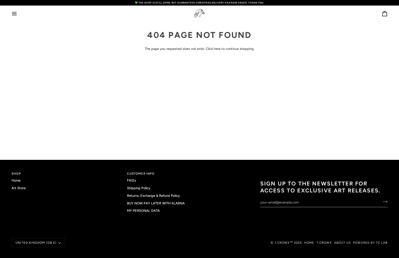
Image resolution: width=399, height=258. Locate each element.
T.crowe (324, 242)
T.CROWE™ (284, 242)
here (217, 49)
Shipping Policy (138, 188)
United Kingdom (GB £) (36, 242)
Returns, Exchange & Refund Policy (153, 196)
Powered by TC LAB (370, 242)
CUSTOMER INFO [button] (140, 173)
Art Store (19, 188)
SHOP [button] (16, 173)
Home (16, 180)
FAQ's (131, 180)
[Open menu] (18, 13)
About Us (342, 242)
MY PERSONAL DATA (143, 211)
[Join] (383, 202)
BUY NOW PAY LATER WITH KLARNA (156, 203)
